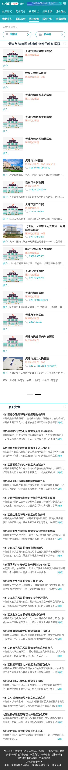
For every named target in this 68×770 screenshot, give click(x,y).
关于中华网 (12, 754)
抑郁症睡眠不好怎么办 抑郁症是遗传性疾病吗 (28, 431)
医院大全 (21, 18)
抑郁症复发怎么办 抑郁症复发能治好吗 (24, 614)
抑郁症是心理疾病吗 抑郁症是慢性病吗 (24, 414)
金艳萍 (45, 380)
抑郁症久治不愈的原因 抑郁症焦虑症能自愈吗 (28, 647)
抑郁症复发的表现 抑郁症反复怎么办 (23, 581)
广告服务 (23, 754)
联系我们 (34, 754)
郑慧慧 (54, 380)
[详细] (60, 422)
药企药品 (21, 11)
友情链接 (32, 758)
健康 (22, 3)
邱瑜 (5, 380)
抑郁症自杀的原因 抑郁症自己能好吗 (23, 547)
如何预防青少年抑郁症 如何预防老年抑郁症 (26, 564)
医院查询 (34, 18)
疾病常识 (47, 11)
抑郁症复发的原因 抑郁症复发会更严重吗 (25, 597)
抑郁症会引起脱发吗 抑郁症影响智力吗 (24, 481)
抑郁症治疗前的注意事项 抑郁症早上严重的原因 (29, 497)
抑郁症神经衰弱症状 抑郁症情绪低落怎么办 (26, 664)
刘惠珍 (21, 380)
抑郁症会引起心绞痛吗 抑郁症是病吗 (23, 681)
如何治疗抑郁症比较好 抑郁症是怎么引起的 (26, 447)
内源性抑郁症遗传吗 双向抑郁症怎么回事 (25, 714)
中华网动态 (44, 758)
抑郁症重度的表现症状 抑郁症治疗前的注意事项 (29, 531)
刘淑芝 (36, 380)
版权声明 (56, 754)
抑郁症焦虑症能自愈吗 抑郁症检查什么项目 (26, 631)
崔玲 (29, 380)
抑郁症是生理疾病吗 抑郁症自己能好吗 (24, 514)
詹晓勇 (12, 380)
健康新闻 (7, 11)
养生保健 (61, 11)
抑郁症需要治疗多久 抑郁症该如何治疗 (24, 464)
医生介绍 (47, 18)
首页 (5, 27)
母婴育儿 (7, 18)
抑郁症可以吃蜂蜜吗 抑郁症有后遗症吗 (24, 697)
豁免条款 (22, 758)
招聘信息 (45, 754)
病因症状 (34, 11)
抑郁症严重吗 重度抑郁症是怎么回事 (23, 731)
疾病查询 (61, 18)
